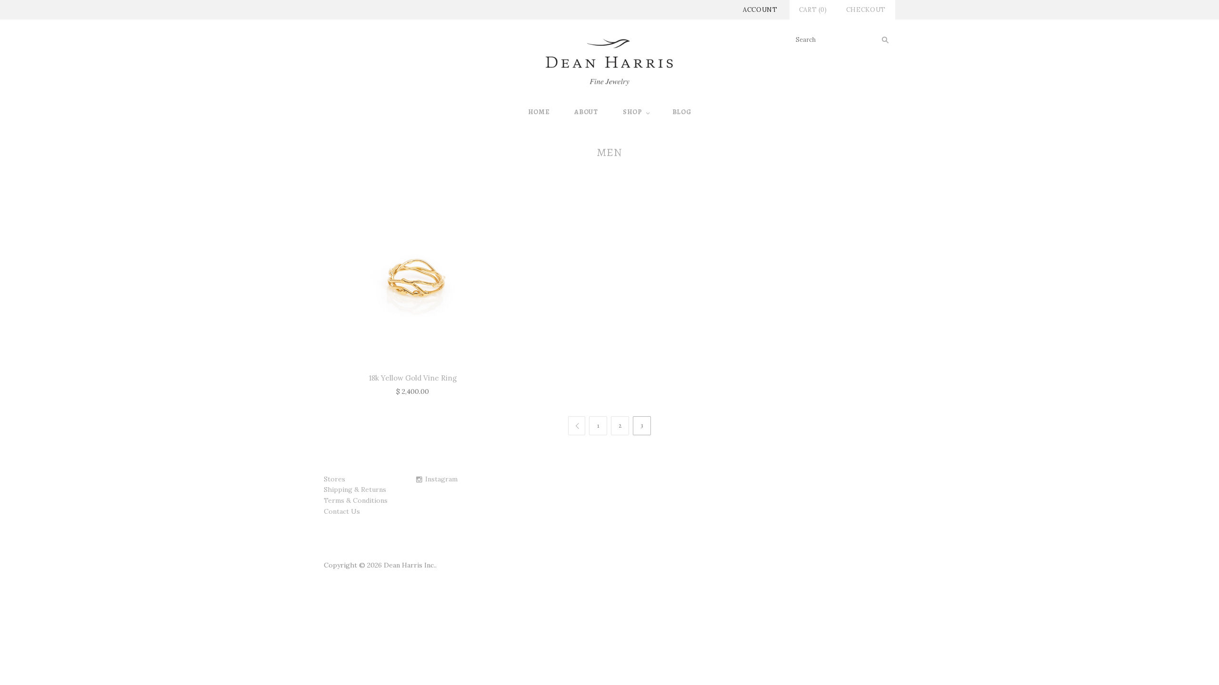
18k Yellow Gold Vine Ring (413, 377)
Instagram (441, 479)
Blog (681, 112)
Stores (334, 479)
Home (539, 112)
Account (760, 10)
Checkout (866, 10)
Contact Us (342, 511)
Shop (632, 112)
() (813, 10)
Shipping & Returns (355, 489)
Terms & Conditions (356, 500)
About (586, 112)
